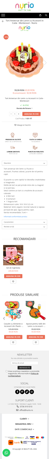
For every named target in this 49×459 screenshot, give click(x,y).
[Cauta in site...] (46, 15)
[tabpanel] (24, 60)
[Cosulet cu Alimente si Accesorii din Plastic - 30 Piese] (13, 311)
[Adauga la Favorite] (13, 281)
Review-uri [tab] (9, 226)
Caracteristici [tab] (8, 222)
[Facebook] (17, 392)
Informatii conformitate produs (15, 216)
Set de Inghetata (13, 268)
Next (45, 62)
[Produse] (3, 16)
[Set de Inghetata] (13, 255)
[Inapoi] (2, 21)
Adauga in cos (31, 114)
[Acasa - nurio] (24, 6)
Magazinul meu (23, 424)
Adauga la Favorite (23, 125)
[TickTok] (27, 392)
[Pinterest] (22, 392)
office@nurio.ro (26, 410)
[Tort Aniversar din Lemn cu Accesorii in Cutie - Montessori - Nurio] (24, 60)
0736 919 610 (25, 406)
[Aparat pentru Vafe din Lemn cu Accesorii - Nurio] (36, 311)
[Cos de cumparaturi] (40, 15)
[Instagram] (32, 392)
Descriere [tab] (7, 163)
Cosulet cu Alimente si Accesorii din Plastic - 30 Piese (13, 325)
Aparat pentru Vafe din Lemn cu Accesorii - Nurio (35, 325)
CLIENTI (23, 418)
